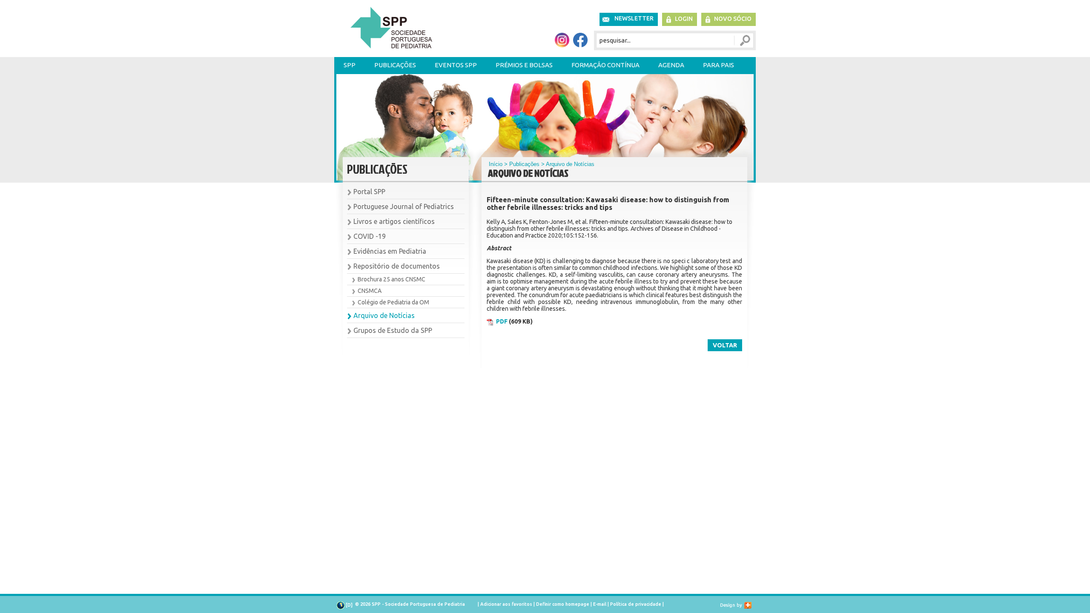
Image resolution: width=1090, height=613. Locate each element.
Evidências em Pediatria (389, 251)
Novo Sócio (733, 18)
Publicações (395, 65)
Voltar (725, 345)
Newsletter (634, 18)
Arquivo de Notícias (384, 315)
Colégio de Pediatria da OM (393, 302)
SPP (350, 65)
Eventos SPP (456, 65)
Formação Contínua (605, 65)
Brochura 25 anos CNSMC (391, 279)
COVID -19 (369, 236)
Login (684, 18)
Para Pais (718, 65)
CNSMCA (370, 290)
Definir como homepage (562, 604)
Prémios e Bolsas (524, 65)
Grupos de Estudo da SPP (392, 330)
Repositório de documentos (396, 266)
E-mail (599, 604)
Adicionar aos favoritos (506, 604)
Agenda (671, 65)
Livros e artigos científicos (394, 221)
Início (495, 164)
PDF (502, 321)
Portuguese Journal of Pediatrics (403, 206)
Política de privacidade (635, 604)
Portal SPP (369, 191)
